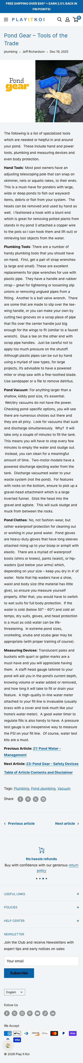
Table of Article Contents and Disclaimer (38, 772)
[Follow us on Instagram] (22, 1013)
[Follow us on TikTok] (45, 1013)
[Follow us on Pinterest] (30, 1013)
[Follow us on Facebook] (7, 1013)
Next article (65, 823)
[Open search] (59, 19)
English (11, 992)
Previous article (21, 823)
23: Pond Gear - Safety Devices (52, 764)
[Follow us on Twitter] (14, 1013)
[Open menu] (6, 19)
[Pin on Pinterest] (28, 799)
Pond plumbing (43, 788)
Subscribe (19, 973)
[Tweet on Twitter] (35, 799)
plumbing (10, 51)
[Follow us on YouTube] (37, 1013)
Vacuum (64, 788)
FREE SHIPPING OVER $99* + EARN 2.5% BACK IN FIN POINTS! (41, 6)
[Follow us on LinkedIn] (53, 1013)
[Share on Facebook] (20, 799)
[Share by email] (43, 799)
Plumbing (21, 788)
